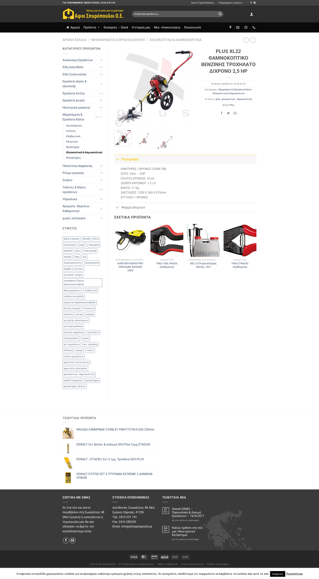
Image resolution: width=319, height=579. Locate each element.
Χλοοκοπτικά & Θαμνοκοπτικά (176, 40)
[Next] (188, 87)
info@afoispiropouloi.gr (136, 526)
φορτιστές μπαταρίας (75, 368)
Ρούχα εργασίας (73, 173)
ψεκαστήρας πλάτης (74, 386)
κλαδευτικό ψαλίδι (74, 296)
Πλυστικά (72, 141)
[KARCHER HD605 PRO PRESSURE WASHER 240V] (130, 240)
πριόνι (85, 338)
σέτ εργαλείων (72, 344)
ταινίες (90, 350)
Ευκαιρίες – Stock (116, 27)
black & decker (71, 238)
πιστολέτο (93, 332)
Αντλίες (71, 131)
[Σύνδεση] (251, 14)
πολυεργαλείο (71, 338)
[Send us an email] (254, 2)
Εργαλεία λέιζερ (74, 93)
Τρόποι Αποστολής (192, 564)
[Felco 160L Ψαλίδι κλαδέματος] (166, 240)
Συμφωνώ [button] (277, 574)
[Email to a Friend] (235, 113)
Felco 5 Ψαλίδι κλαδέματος (240, 265)
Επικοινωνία (192, 27)
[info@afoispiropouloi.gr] (238, 27)
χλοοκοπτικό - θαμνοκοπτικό (79, 374)
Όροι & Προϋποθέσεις (202, 2)
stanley (67, 256)
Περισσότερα (294, 573)
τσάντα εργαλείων (73, 356)
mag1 (82, 244)
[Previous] (120, 87)
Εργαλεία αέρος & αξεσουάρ (75, 84)
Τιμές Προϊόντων (167, 564)
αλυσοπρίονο (92, 262)
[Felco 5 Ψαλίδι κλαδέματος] (240, 240)
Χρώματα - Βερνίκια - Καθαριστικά (76, 208)
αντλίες (79, 268)
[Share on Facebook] (222, 113)
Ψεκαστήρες (73, 157)
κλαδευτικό (91, 290)
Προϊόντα (89, 27)
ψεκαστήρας (92, 380)
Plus (232, 105)
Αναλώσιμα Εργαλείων (78, 60)
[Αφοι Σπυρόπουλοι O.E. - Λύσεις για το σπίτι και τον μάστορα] (94, 14)
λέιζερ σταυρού (72, 308)
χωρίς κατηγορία (74, 218)
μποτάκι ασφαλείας (74, 332)
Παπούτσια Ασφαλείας (78, 166)
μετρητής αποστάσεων (76, 320)
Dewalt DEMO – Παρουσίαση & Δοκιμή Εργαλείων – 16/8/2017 (188, 512)
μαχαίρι (90, 314)
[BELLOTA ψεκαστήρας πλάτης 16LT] (203, 240)
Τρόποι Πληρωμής (217, 564)
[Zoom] (118, 122)
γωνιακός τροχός (73, 274)
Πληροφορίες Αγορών (230, 2)
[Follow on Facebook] (251, 2)
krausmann (70, 244)
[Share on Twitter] (228, 113)
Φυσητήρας (73, 147)
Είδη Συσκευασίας (75, 74)
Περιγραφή (129, 159)
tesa (77, 256)
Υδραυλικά (70, 199)
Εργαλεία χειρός (74, 100)
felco (96, 238)
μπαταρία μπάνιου (73, 326)
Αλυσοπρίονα (74, 125)
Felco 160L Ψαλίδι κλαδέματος (167, 265)
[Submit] (220, 14)
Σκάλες (68, 180)
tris (84, 256)
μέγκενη (68, 314)
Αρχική (75, 27)
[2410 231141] (254, 27)
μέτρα (79, 314)
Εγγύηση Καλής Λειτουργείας (136, 564)
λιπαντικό (89, 308)
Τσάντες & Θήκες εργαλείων (74, 190)
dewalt (86, 238)
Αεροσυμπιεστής (73, 262)
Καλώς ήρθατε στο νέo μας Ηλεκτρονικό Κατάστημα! (187, 531)
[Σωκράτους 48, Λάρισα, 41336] (230, 27)
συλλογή (68, 350)
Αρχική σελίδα (74, 40)
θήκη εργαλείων (72, 290)
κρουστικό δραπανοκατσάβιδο (80, 302)
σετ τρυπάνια (90, 344)
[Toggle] (101, 117)
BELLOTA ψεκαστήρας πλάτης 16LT (203, 265)
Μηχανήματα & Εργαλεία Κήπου (118, 40)
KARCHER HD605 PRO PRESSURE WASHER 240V (130, 267)
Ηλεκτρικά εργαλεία (76, 107)
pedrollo (68, 250)
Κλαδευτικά (73, 136)
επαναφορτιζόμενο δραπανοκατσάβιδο (74, 282)
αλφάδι (67, 268)
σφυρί (79, 350)
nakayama (93, 244)
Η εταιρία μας (141, 27)
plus (78, 250)
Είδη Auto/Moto (73, 67)
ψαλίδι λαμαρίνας (73, 380)
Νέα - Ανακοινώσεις (167, 27)
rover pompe (89, 250)
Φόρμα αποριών (133, 207)
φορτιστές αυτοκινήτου (76, 362)
